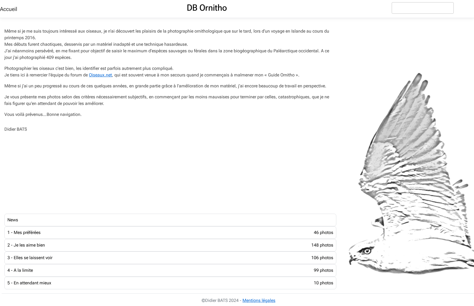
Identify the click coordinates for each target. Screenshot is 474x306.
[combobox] (422, 7)
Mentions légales (258, 300)
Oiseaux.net (100, 75)
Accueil (8, 9)
